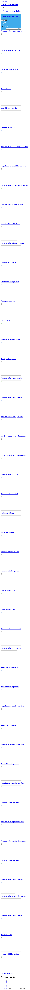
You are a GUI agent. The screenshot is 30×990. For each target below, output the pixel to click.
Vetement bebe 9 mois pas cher (12, 397)
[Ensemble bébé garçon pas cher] (11, 201)
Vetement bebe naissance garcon (12, 243)
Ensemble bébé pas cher (9, 108)
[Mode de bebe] (11, 317)
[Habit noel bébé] (9, 931)
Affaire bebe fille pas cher (10, 282)
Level (5, 988)
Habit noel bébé (6, 935)
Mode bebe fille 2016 (8, 513)
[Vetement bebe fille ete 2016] (11, 625)
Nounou (5, 23)
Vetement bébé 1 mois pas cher (12, 378)
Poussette (5, 25)
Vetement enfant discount (10, 802)
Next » (7, 986)
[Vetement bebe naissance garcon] (9, 240)
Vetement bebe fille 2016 (9, 474)
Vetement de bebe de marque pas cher (14, 147)
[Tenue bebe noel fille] (11, 124)
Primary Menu (4, 20)
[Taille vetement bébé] (11, 587)
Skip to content (4, 1)
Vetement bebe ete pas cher (10, 50)
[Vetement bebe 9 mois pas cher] (11, 394)
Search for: (3, 28)
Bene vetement (6, 89)
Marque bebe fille (7, 973)
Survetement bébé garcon (10, 552)
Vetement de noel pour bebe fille (12, 744)
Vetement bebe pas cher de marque (13, 841)
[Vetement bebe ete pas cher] (11, 47)
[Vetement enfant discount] (11, 799)
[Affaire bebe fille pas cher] (11, 278)
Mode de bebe (6, 320)
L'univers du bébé (9, 4)
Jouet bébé (5, 22)
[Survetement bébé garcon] (9, 548)
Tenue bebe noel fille (8, 127)
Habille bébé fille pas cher (10, 687)
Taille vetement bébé (8, 590)
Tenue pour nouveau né (9, 301)
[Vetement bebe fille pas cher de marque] (11, 182)
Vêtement (5, 26)
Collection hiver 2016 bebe (10, 224)
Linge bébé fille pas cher (9, 69)
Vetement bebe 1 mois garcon (11, 31)
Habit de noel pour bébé (9, 667)
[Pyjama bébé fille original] (11, 951)
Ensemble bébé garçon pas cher (12, 204)
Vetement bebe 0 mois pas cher (12, 879)
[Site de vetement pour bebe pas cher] (11, 433)
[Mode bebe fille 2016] (11, 510)
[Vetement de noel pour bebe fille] (9, 741)
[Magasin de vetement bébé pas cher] (11, 163)
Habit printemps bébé (8, 359)
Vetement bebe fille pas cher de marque (15, 185)
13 (6, 985)
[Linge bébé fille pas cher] (9, 66)
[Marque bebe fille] (11, 970)
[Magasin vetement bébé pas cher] (11, 703)
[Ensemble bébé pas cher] (11, 105)
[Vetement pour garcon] (11, 259)
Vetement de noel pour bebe (10, 339)
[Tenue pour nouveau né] (11, 298)
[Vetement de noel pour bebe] (5, 336)
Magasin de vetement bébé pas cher (13, 166)
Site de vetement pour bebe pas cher (13, 436)
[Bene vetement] (11, 85)
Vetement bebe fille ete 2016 (11, 629)
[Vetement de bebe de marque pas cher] (11, 143)
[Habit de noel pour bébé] (9, 664)
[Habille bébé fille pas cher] (11, 683)
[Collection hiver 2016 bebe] (11, 220)
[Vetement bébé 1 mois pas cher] (11, 375)
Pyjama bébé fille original (10, 954)
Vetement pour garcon (9, 262)
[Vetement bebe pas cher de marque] (11, 838)
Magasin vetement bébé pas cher (12, 706)
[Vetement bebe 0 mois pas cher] (9, 876)
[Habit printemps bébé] (8, 356)
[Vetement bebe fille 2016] (9, 471)
